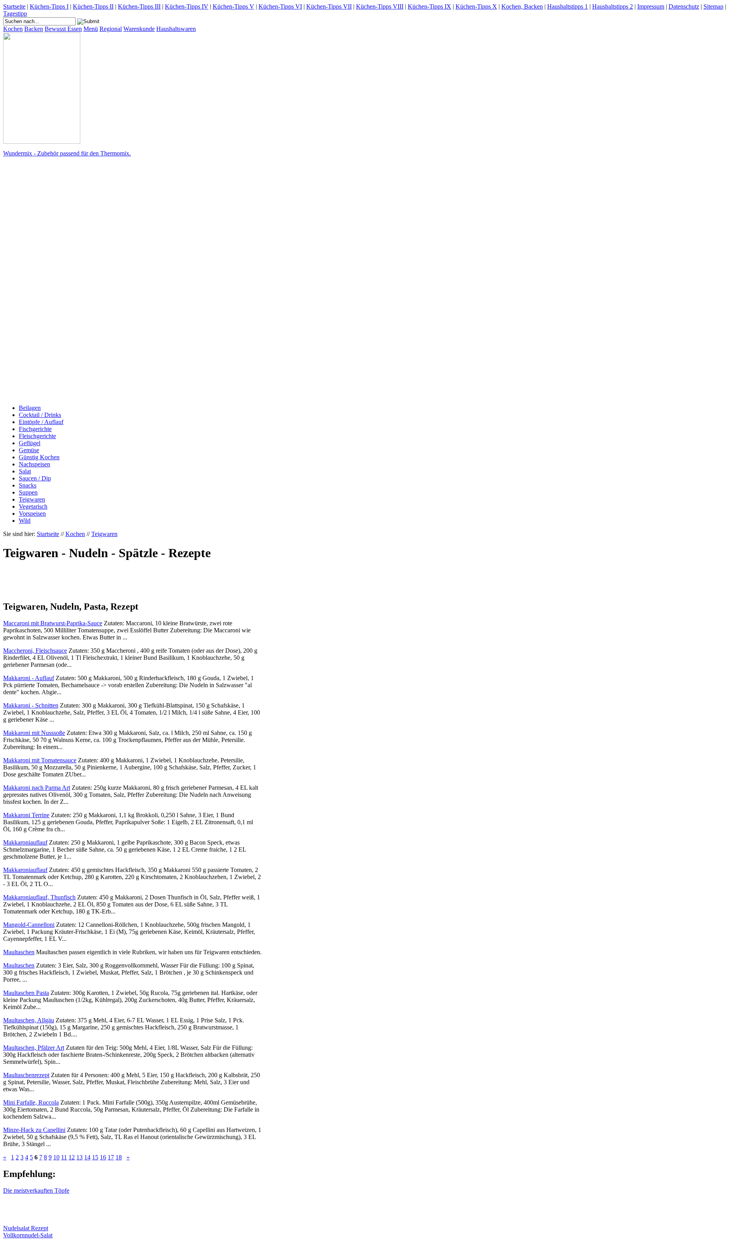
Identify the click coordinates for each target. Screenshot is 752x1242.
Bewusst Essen (63, 28)
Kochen (13, 28)
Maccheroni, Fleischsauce (35, 650)
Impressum (650, 6)
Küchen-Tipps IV (186, 6)
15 (95, 1157)
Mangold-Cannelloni (28, 924)
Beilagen (30, 407)
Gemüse (29, 450)
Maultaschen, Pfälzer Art (33, 1047)
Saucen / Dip (35, 478)
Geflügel (29, 443)
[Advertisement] (34, 280)
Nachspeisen (34, 464)
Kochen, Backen (522, 6)
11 (64, 1157)
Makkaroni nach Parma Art (36, 787)
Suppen (28, 492)
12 (72, 1157)
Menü (90, 28)
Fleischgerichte (37, 436)
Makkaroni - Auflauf (28, 678)
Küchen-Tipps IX (429, 6)
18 (119, 1157)
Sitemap (713, 6)
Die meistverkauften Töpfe (36, 1190)
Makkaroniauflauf (25, 842)
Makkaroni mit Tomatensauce (39, 760)
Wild (25, 520)
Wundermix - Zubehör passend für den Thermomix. (67, 153)
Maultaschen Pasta (26, 992)
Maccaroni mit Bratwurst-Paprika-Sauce (52, 623)
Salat (25, 471)
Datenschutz (684, 6)
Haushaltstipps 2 (612, 6)
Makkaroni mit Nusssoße (34, 732)
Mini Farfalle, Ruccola (31, 1102)
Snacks (27, 485)
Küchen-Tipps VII (329, 6)
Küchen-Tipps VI (280, 6)
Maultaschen (18, 952)
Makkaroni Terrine (26, 815)
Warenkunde (139, 28)
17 (111, 1157)
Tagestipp (15, 13)
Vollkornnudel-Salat (27, 1235)
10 (56, 1157)
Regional (110, 28)
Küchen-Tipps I (49, 6)
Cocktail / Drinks (40, 415)
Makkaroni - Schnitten (30, 705)
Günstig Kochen (39, 457)
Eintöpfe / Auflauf (41, 422)
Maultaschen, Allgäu (28, 1020)
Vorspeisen (32, 513)
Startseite (14, 6)
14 (87, 1157)
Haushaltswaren (176, 28)
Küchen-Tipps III (139, 6)
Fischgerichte (35, 429)
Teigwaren (32, 499)
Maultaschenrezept (26, 1075)
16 (103, 1157)
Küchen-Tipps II (93, 6)
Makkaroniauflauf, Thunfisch (39, 897)
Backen (33, 28)
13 (79, 1157)
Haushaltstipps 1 (567, 6)
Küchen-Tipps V (233, 6)
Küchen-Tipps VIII (379, 6)
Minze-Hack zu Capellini (34, 1129)
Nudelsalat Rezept (25, 1228)
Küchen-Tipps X (476, 6)
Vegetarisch (33, 506)
